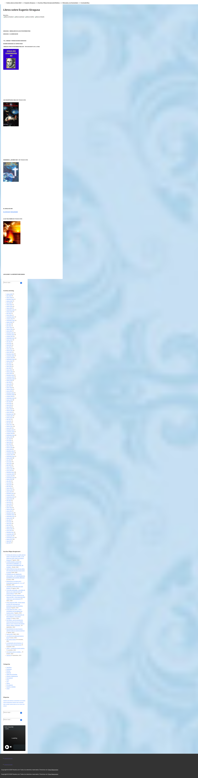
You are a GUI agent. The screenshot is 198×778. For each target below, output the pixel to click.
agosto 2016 (9, 437)
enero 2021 (9, 352)
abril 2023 (8, 313)
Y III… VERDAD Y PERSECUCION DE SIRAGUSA (14, 40)
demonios (11, 700)
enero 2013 (9, 511)
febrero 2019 (9, 389)
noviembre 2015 (10, 452)
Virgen (8, 688)
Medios (57, 3)
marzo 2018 (9, 408)
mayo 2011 (8, 541)
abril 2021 (8, 347)
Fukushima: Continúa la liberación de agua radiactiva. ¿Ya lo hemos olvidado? (15, 616)
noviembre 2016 (10, 431)
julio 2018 (8, 401)
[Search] (21, 283)
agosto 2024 (9, 306)
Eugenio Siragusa (30, 3)
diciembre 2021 (10, 332)
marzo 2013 (9, 507)
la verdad (7, 704)
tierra (23, 704)
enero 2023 (9, 315)
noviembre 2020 (10, 355)
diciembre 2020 (10, 354)
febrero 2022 (9, 329)
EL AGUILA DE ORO (8, 208)
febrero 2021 (9, 350)
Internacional (9, 678)
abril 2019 (8, 385)
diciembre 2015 (10, 451)
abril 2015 (8, 465)
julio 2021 (8, 341)
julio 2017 (8, 419)
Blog (88, 3)
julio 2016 (8, 438)
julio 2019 (8, 382)
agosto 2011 (9, 539)
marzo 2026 (9, 297)
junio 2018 (8, 403)
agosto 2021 (9, 339)
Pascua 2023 (9, 634)
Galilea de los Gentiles (11, 674)
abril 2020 (8, 368)
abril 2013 (8, 505)
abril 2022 (8, 325)
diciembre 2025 (10, 299)
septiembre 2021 (10, 338)
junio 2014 (8, 482)
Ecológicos (9, 669)
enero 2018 (9, 412)
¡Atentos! (8, 655)
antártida (5, 700)
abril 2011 (8, 542)
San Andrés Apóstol (11, 639)
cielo (8, 700)
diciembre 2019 (10, 375)
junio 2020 (9, 364)
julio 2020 (8, 362)
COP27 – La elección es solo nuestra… (15, 648)
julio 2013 (8, 500)
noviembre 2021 (10, 334)
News (7, 679)
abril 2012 (8, 525)
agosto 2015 (9, 458)
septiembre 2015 (10, 456)
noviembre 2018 (10, 394)
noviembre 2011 (10, 534)
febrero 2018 (9, 410)
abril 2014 (8, 486)
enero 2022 (9, 331)
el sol (21, 700)
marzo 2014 (9, 488)
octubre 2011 (9, 535)
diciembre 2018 (10, 392)
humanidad (21, 702)
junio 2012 (8, 521)
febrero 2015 (9, 468)
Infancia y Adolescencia (12, 676)
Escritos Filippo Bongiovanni (46, 3)
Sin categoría (9, 685)
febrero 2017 (9, 426)
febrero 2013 (9, 509)
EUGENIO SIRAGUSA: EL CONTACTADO (13, 43)
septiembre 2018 (10, 398)
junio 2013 (8, 502)
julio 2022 (8, 324)
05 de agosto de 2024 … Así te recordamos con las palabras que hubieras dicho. (14, 611)
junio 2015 (8, 461)
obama (14, 704)
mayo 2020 (9, 366)
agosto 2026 (9, 294)
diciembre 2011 (10, 532)
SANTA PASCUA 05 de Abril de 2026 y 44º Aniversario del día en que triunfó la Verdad (15, 570)
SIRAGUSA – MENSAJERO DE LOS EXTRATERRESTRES (16, 31)
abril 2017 (8, 422)
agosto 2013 (9, 498)
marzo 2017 (9, 424)
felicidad (14, 702)
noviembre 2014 (10, 474)
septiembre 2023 (10, 309)
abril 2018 (8, 407)
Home (8, 3)
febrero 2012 (9, 528)
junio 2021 (8, 343)
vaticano (5, 705)
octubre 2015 (9, 454)
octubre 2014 (9, 475)
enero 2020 (9, 373)
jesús (4, 704)
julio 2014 (8, 481)
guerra (17, 702)
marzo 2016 (9, 445)
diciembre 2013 (10, 493)
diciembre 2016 (10, 429)
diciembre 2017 (10, 414)
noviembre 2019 (10, 377)
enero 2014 (9, 491)
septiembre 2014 (10, 477)
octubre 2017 (9, 415)
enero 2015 (9, 470)
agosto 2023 (9, 311)
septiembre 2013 (10, 497)
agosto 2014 (9, 479)
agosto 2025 (9, 301)
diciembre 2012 (10, 512)
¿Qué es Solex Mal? (16, 3)
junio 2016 (8, 440)
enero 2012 (9, 530)
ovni (17, 704)
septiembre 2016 (10, 435)
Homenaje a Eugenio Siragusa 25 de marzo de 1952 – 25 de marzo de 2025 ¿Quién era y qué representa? (15, 597)
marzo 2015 (9, 467)
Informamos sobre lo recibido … (14, 651)
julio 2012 (8, 520)
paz (19, 704)
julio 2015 (8, 459)
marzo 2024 (9, 308)
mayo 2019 (9, 384)
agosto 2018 (9, 400)
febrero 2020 (9, 371)
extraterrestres (9, 702)
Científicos (9, 667)
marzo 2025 (9, 304)
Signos (8, 683)
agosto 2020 (9, 361)
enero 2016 (9, 449)
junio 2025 (9, 302)
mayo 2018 (9, 405)
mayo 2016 (9, 442)
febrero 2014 (9, 490)
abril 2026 (8, 295)
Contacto (83, 3)
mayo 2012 (9, 523)
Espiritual (8, 672)
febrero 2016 (9, 447)
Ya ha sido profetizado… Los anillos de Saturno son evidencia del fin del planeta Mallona (15, 591)
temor (21, 704)
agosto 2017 (9, 417)
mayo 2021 (9, 345)
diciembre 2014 (10, 472)
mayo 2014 (9, 484)
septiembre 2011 (10, 537)
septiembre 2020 (10, 359)
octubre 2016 (9, 433)
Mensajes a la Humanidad (70, 3)
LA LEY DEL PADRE (8, 218)
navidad (11, 704)
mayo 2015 (9, 463)
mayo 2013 (9, 504)
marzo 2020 (9, 369)
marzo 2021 (9, 348)
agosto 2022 (9, 322)
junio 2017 (8, 421)
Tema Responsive (53, 769)
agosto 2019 (9, 380)
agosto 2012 (9, 518)
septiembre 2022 (10, 320)
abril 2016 (8, 444)
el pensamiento (16, 700)
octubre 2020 (9, 357)
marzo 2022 (9, 327)
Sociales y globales (11, 686)
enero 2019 (9, 391)
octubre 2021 (9, 336)
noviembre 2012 (10, 514)
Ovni (7, 681)
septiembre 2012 (10, 516)
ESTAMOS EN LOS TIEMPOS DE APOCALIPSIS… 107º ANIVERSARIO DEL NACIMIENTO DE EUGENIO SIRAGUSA (15, 576)
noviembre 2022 (10, 317)
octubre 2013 (9, 495)
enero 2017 (9, 428)
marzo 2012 (9, 527)
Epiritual (8, 670)
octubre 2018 (9, 396)
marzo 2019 (9, 387)
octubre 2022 (9, 318)
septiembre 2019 (10, 378)
